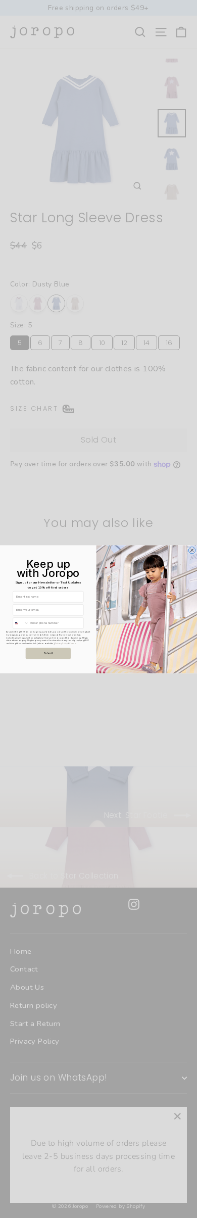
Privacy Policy (61, 643)
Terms (73, 643)
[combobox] (21, 622)
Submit (48, 653)
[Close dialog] (191, 550)
